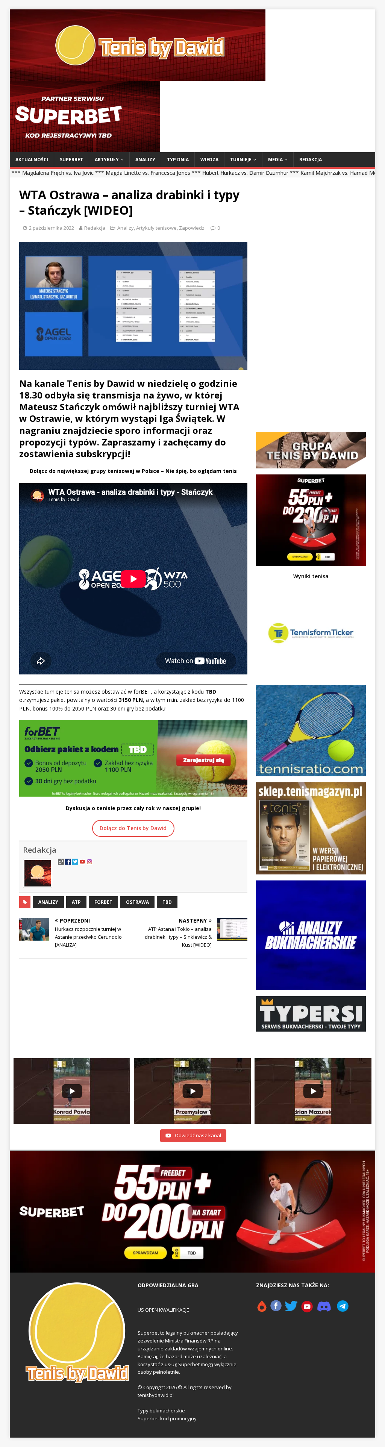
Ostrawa (137, 902)
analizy (48, 902)
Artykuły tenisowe (156, 227)
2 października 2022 (51, 227)
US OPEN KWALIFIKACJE (163, 1309)
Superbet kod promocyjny (167, 1418)
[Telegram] (342, 1309)
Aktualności (31, 159)
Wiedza (209, 159)
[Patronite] (261, 1309)
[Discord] (324, 1309)
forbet (103, 902)
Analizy (145, 159)
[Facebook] (275, 1309)
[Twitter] (291, 1309)
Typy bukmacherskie (161, 1410)
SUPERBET (71, 159)
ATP (76, 902)
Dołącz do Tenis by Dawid (133, 828)
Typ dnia (178, 159)
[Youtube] (307, 1309)
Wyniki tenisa (311, 576)
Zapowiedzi (192, 227)
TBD (167, 902)
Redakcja (310, 159)
